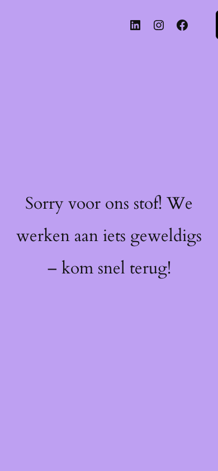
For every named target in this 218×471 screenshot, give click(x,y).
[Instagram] (158, 25)
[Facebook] (182, 25)
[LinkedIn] (135, 25)
